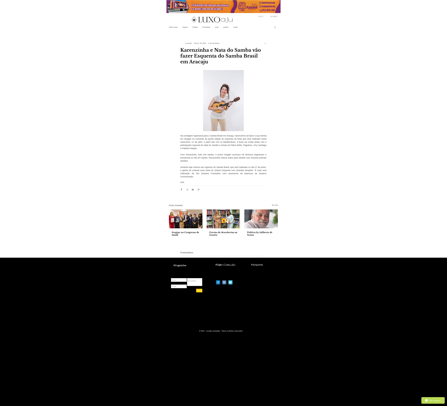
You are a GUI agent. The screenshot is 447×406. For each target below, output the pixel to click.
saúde (235, 27)
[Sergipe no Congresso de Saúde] (185, 218)
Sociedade (206, 27)
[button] (275, 27)
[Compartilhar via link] (198, 189)
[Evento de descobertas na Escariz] (223, 218)
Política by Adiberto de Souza (259, 233)
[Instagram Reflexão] (224, 282)
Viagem (185, 27)
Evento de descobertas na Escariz (223, 233)
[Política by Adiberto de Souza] (261, 218)
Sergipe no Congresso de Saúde (185, 233)
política (226, 27)
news (217, 27)
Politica (195, 27)
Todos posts (173, 27)
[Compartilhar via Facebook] (181, 189)
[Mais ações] (265, 43)
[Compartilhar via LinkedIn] (193, 189)
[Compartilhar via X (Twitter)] (187, 189)
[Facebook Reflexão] (218, 282)
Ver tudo (275, 205)
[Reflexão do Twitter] (230, 282)
